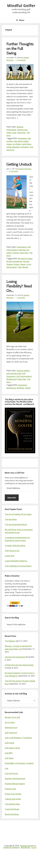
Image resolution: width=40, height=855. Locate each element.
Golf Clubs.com (11, 732)
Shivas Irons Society (13, 794)
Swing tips (21, 132)
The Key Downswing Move (16, 524)
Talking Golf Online (13, 799)
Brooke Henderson (14, 261)
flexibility (20, 388)
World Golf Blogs (12, 814)
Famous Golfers (23, 370)
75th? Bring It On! (12, 550)
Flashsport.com (11, 727)
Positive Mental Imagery (15, 783)
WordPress (25, 847)
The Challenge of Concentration (18, 566)
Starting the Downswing (15, 657)
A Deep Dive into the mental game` (19, 665)
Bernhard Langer (21, 141)
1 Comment (20, 298)
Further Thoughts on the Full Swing (20, 48)
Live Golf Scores (11, 773)
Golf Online (9, 743)
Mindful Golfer (21, 5)
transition (25, 147)
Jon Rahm (17, 144)
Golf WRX (8, 753)
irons (29, 264)
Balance (20, 127)
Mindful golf (11, 379)
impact (9, 144)
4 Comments (13, 171)
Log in (34, 847)
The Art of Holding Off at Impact (18, 514)
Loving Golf (9, 556)
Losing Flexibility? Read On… (19, 286)
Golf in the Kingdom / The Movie (18, 738)
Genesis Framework (11, 847)
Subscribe (11, 497)
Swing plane (11, 267)
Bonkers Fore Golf (12, 717)
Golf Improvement (24, 376)
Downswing (11, 129)
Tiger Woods (22, 267)
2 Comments (21, 60)
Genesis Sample (26, 845)
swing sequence (13, 147)
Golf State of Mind (12, 748)
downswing (11, 388)
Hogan (16, 264)
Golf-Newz (9, 758)
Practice (15, 253)
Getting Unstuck (19, 164)
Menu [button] (21, 20)
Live (6, 768)
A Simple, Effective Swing (15, 545)
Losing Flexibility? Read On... (16, 561)
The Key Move (11, 519)
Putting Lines (10, 789)
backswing (22, 138)
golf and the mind (13, 373)
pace (14, 132)
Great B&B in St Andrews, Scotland (19, 763)
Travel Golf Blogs (12, 809)
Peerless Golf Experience (15, 778)
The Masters (10, 641)
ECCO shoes (10, 722)
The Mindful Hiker (12, 804)
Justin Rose (26, 144)
